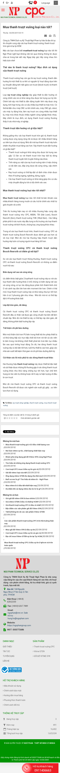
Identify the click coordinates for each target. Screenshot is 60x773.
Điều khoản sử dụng (12, 686)
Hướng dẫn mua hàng (13, 695)
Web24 (52, 743)
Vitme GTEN (39, 651)
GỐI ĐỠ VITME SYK (41, 656)
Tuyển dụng (8, 656)
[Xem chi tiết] (30, 2)
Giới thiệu (7, 646)
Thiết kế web (40, 743)
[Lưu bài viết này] (54, 35)
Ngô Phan (28, 743)
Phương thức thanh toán (14, 700)
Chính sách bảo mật (12, 690)
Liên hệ (6, 661)
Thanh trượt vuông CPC (44, 646)
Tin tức (6, 651)
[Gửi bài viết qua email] (46, 35)
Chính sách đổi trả (11, 705)
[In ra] (50, 35)
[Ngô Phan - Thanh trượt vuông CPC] (14, 12)
